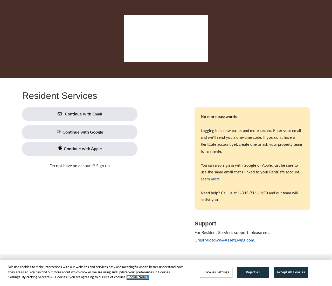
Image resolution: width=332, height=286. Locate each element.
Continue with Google (82, 132)
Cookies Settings (216, 272)
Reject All (253, 272)
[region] (166, 273)
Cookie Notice (137, 277)
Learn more (210, 179)
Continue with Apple (82, 149)
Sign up (103, 166)
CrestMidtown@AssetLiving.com (224, 240)
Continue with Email (83, 114)
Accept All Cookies (290, 272)
